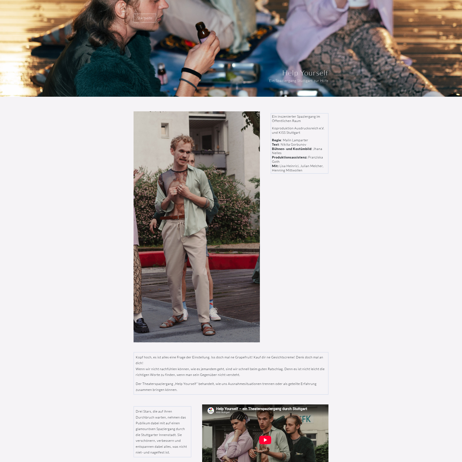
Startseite (144, 18)
